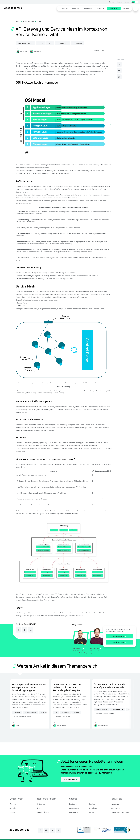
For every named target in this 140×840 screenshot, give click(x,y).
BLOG (39, 21)
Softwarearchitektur (25, 43)
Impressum (115, 804)
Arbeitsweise (74, 808)
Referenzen (88, 8)
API (50, 43)
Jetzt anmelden (69, 779)
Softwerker (41, 804)
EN (136, 2)
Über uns (111, 2)
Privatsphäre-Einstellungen (120, 812)
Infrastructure (62, 43)
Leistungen (64, 8)
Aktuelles (119, 2)
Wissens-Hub (113, 8)
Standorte (100, 8)
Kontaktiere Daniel (118, 636)
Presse (91, 812)
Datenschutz (115, 808)
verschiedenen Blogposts (26, 170)
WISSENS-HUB (28, 21)
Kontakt (127, 2)
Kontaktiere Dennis (118, 642)
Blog (38, 808)
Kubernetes (78, 43)
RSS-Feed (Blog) (42, 812)
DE (133, 2)
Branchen (75, 8)
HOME (18, 21)
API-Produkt (93, 276)
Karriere (126, 8)
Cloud (41, 43)
